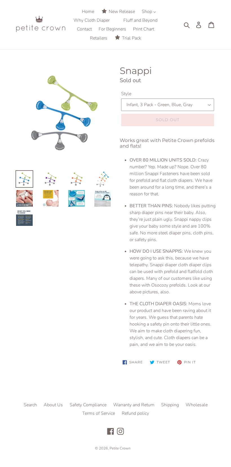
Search (30, 405)
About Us (53, 405)
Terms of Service (98, 413)
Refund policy (135, 413)
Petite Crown (120, 448)
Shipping (170, 405)
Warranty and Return (133, 405)
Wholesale (197, 405)
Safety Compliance (88, 405)
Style (126, 94)
